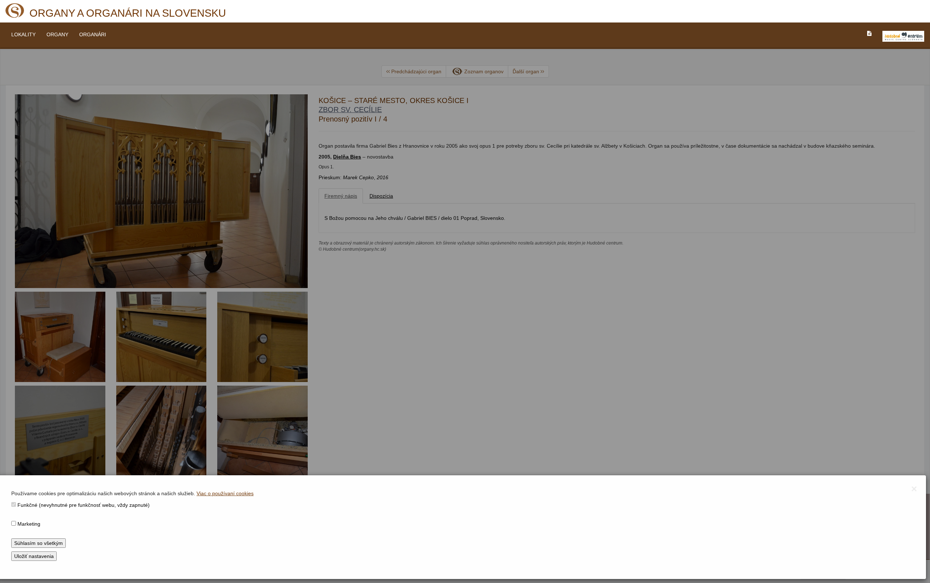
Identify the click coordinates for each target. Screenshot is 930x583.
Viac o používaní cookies (225, 493)
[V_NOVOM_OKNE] (903, 36)
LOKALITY (23, 34)
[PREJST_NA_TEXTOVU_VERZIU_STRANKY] (869, 33)
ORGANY (57, 34)
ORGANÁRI (92, 34)
